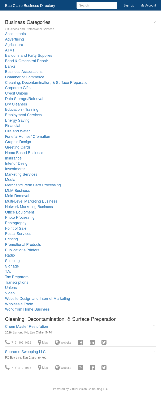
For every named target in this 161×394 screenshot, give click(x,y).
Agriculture (14, 44)
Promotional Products (23, 244)
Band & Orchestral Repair (26, 60)
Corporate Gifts (18, 87)
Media (10, 179)
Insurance (13, 158)
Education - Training (21, 109)
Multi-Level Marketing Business (31, 201)
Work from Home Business (27, 309)
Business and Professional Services (30, 29)
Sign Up (129, 5)
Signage (12, 266)
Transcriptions (16, 282)
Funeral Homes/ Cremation (27, 136)
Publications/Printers (22, 249)
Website (65, 342)
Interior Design (17, 163)
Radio (10, 255)
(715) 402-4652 (20, 342)
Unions (11, 287)
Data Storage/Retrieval (24, 98)
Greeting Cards (18, 147)
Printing (11, 238)
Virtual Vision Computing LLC (89, 389)
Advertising (14, 39)
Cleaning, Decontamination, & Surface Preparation (47, 82)
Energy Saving (17, 120)
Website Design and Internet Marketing (37, 298)
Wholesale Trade (19, 303)
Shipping (12, 260)
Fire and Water (17, 130)
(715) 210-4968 (20, 367)
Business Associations (24, 71)
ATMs (9, 50)
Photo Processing (20, 217)
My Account (148, 5)
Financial (12, 125)
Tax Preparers (17, 276)
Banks (10, 66)
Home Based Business (24, 152)
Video (10, 292)
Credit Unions (16, 93)
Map (44, 342)
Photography (15, 222)
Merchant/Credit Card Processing (33, 184)
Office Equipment (19, 212)
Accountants (15, 33)
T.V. (8, 271)
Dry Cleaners (16, 104)
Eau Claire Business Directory (30, 5)
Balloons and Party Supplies (28, 55)
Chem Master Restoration (26, 326)
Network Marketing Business (29, 206)
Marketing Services (21, 174)
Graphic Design (18, 141)
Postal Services (18, 233)
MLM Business (17, 190)
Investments (15, 168)
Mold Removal (17, 195)
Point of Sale (15, 228)
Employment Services (23, 114)
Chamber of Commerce (24, 76)
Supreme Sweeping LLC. (26, 351)
